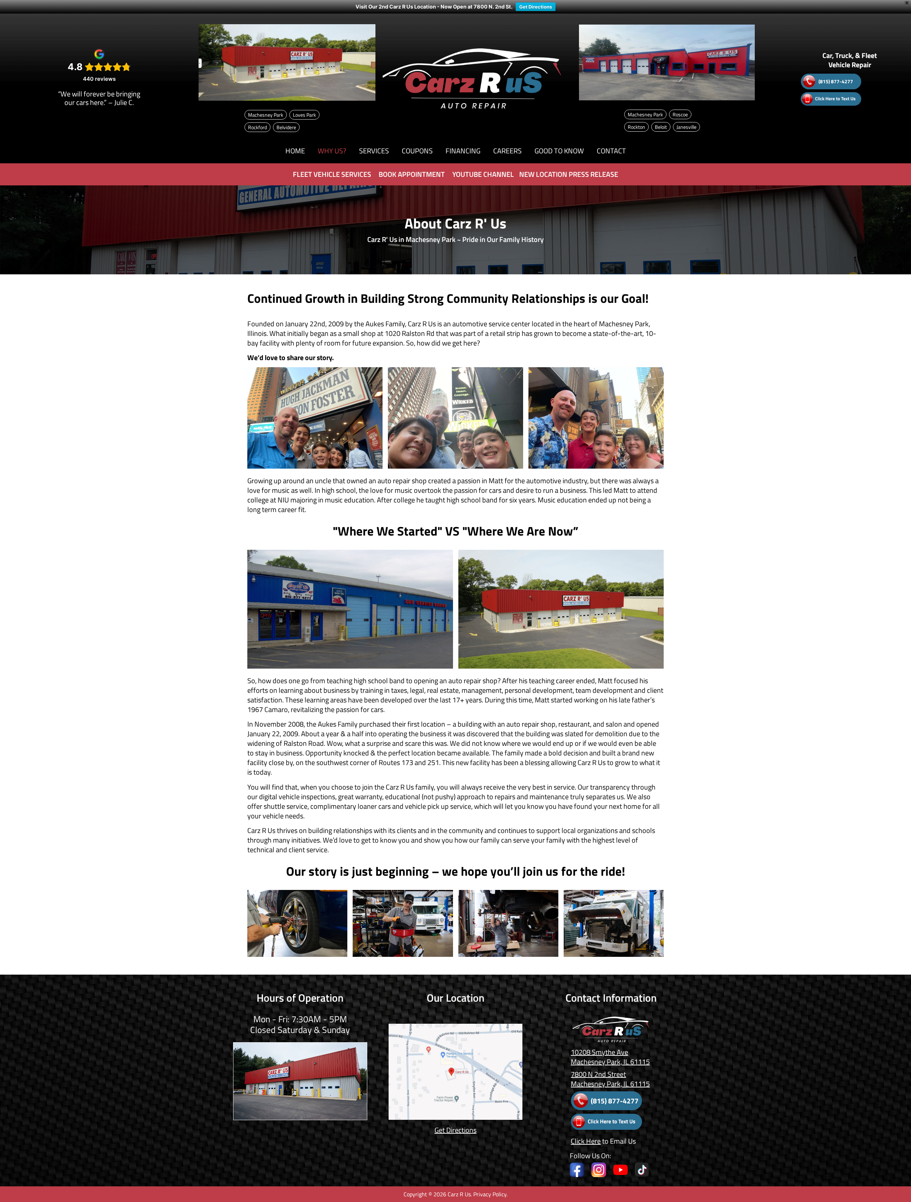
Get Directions (535, 7)
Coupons (417, 150)
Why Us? (332, 150)
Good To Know (559, 150)
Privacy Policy (489, 1194)
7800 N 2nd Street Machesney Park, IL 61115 (610, 1079)
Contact (611, 150)
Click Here (586, 1140)
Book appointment (412, 174)
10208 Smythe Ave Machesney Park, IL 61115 (610, 1057)
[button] (332, 151)
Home (295, 150)
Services (374, 150)
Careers (507, 150)
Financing (463, 150)
